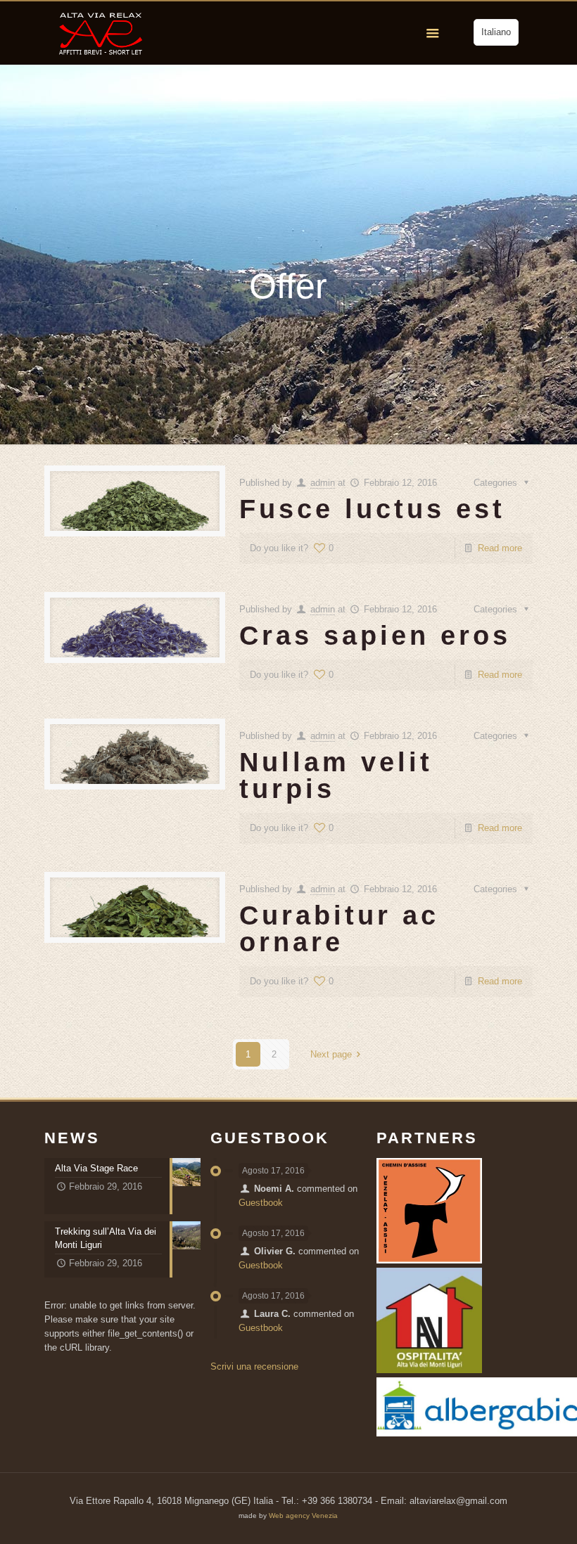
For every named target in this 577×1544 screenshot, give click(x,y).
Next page (331, 1054)
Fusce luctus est (372, 509)
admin (322, 482)
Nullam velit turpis (336, 775)
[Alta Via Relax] (100, 33)
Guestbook (261, 1202)
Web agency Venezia (303, 1515)
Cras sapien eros (375, 635)
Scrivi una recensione (254, 1366)
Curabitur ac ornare (339, 929)
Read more (500, 548)
